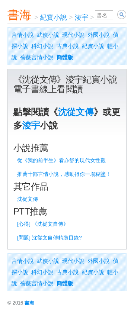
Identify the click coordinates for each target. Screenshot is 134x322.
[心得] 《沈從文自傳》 (42, 224)
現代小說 (73, 35)
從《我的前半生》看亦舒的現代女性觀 (61, 160)
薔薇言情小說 (37, 57)
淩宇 (81, 17)
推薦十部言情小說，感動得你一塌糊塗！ (64, 174)
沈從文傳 (76, 112)
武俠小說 (48, 35)
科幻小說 (42, 46)
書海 (19, 15)
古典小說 (68, 46)
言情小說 (23, 35)
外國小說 (98, 35)
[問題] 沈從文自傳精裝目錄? (49, 238)
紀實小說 (53, 17)
